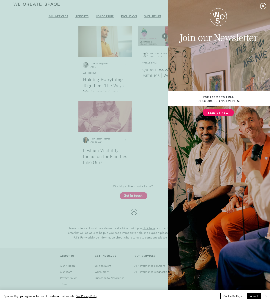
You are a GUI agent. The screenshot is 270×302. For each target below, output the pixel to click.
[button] (263, 6)
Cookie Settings (233, 296)
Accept (254, 296)
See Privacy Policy (86, 296)
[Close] (265, 296)
